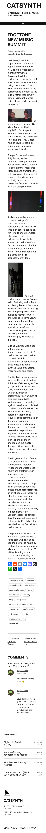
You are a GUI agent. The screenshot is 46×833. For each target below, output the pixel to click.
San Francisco (26, 54)
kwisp (11, 599)
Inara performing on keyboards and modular (16, 753)
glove (30, 590)
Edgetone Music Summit (20, 66)
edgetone (30, 580)
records (24, 614)
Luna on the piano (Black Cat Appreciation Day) (16, 773)
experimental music (16, 590)
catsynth (19, 51)
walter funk (13, 624)
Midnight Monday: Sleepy (13, 641)
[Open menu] (23, 23)
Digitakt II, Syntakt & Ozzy (13, 743)
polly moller (13, 614)
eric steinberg (30, 585)
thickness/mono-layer (17, 619)
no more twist (14, 609)
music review (27, 604)
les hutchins (13, 604)
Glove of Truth (19, 164)
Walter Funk (30, 302)
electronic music (15, 585)
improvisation (14, 595)
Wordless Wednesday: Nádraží (15, 763)
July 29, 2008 (22, 671)
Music (10, 54)
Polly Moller (28, 139)
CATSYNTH (24, 5)
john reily (26, 595)
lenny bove (21, 599)
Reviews (16, 54)
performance (28, 609)
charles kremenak (16, 580)
